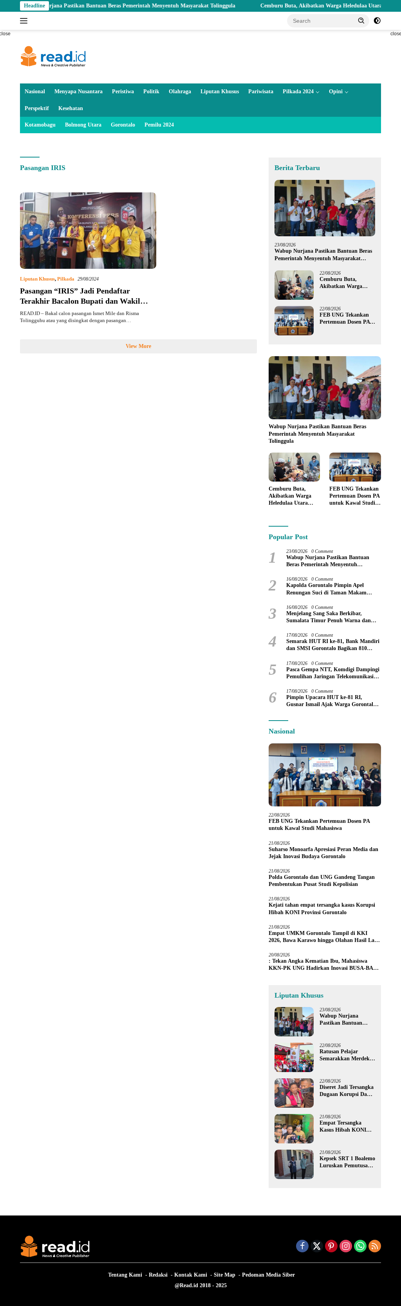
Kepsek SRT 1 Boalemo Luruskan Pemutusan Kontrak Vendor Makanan (347, 1162)
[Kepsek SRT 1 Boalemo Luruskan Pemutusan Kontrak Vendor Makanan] (294, 1164)
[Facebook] (302, 1247)
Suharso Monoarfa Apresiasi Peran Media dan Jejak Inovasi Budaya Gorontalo (323, 852)
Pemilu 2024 (159, 125)
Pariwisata (260, 91)
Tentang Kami (125, 1275)
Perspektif (37, 108)
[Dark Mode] (377, 20)
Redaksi (158, 1275)
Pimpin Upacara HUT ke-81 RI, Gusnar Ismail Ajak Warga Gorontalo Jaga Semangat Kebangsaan (331, 701)
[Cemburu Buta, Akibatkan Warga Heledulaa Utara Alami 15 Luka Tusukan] (294, 285)
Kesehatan (70, 108)
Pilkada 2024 (298, 91)
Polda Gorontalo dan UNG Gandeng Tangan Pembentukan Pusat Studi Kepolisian (322, 880)
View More (138, 346)
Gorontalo (123, 125)
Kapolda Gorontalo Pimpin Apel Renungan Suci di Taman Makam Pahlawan (326, 589)
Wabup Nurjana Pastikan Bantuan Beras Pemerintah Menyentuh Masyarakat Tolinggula (323, 255)
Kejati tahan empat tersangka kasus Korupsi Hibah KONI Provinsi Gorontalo (322, 908)
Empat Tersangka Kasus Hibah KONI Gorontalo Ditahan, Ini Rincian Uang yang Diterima (347, 1127)
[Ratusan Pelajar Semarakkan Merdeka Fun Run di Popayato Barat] (294, 1057)
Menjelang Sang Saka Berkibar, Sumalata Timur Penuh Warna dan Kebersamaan (328, 617)
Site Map (224, 1275)
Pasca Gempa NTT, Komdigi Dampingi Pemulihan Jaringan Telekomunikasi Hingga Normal (332, 673)
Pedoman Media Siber (268, 1275)
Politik (151, 91)
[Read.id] (53, 56)
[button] (361, 20)
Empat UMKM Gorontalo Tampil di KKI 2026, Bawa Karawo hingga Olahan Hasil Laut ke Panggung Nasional (324, 937)
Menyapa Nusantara (78, 91)
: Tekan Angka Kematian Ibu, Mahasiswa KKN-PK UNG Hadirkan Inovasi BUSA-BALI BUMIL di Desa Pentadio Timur (324, 965)
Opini (336, 91)
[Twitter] (317, 1247)
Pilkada (65, 279)
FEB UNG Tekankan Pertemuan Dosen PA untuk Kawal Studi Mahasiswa (345, 319)
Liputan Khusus (219, 91)
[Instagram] (346, 1247)
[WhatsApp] (360, 1247)
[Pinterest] (331, 1247)
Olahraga (180, 91)
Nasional (35, 91)
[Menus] (25, 20)
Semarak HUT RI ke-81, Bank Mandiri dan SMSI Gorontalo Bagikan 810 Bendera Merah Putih (332, 645)
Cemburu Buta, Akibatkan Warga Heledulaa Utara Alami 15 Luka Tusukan (347, 283)
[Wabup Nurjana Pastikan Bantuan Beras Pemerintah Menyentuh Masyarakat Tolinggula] (325, 208)
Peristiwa (123, 91)
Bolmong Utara (83, 125)
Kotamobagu (40, 125)
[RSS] (374, 1247)
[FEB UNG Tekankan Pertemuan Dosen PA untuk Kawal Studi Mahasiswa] (294, 320)
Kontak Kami (190, 1275)
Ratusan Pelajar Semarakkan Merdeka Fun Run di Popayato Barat (346, 1055)
